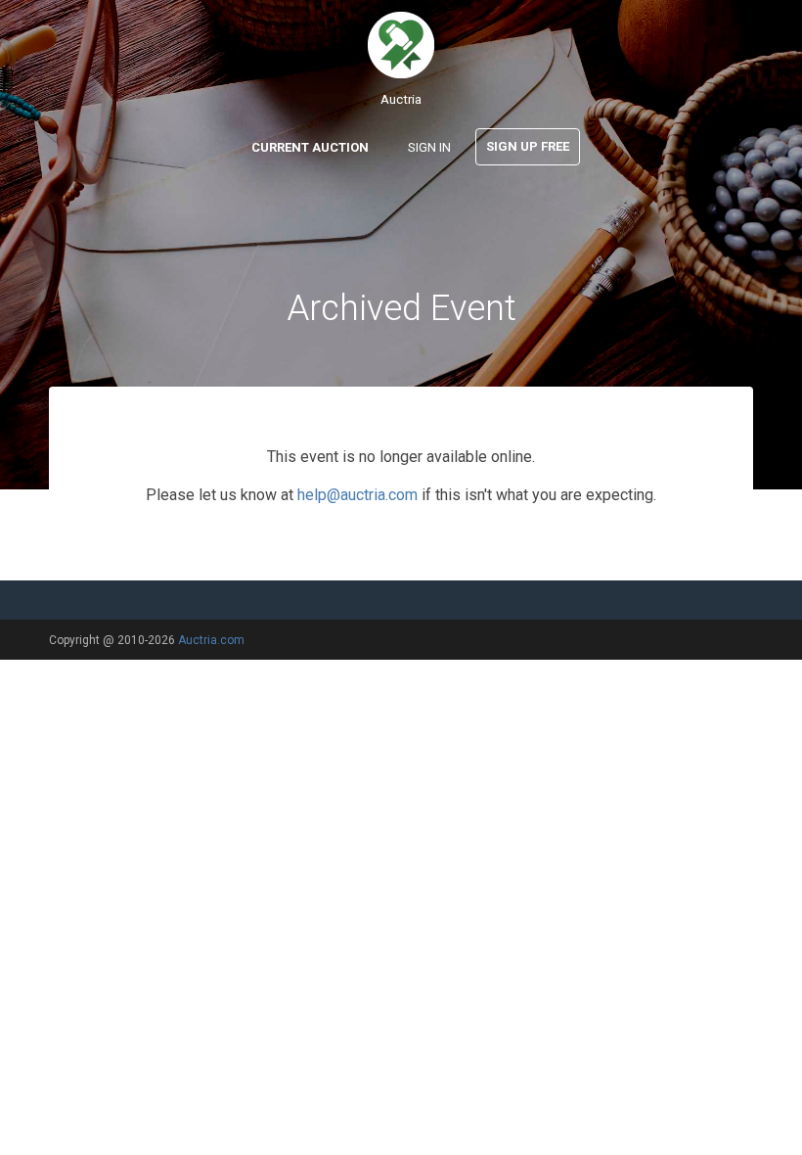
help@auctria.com (357, 494)
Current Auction (310, 147)
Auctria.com (211, 640)
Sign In (429, 147)
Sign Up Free (527, 146)
